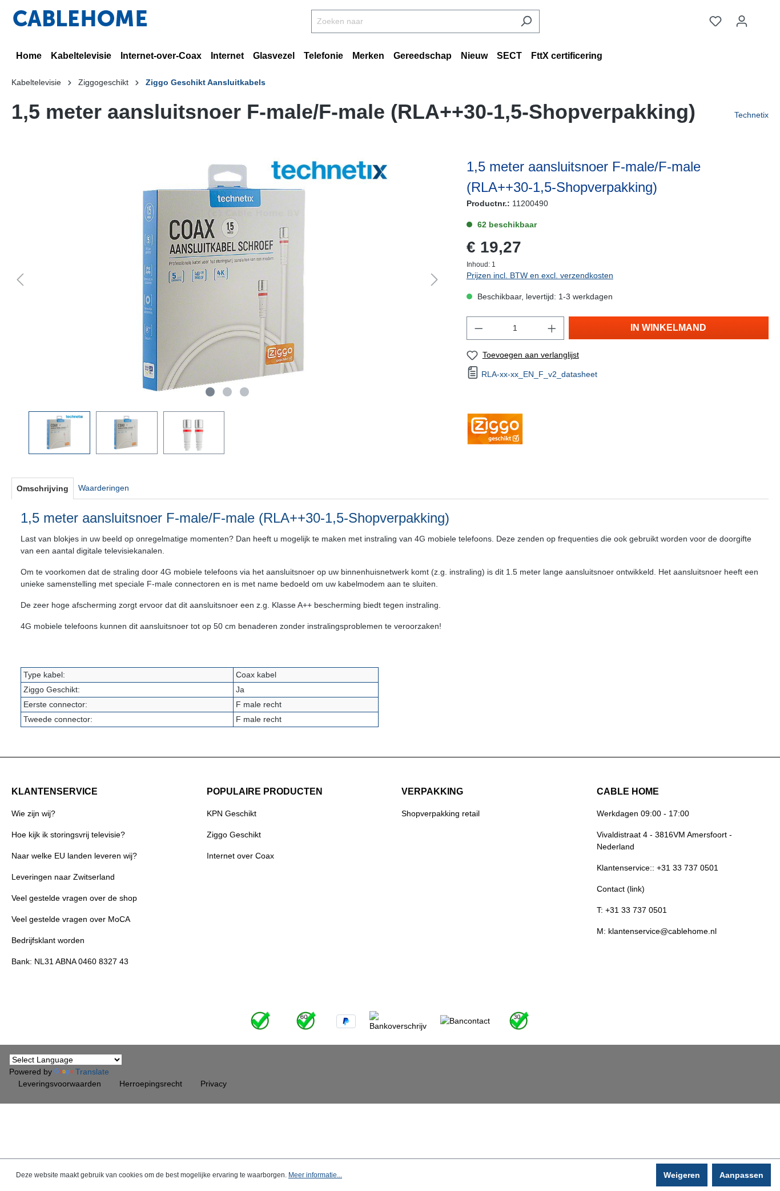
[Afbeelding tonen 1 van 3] (210, 391)
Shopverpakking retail (440, 813)
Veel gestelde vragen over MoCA (70, 919)
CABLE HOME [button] (628, 791)
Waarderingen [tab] (103, 487)
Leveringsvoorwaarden (59, 1083)
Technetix (751, 114)
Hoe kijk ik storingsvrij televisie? (68, 834)
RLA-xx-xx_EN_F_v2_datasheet (539, 374)
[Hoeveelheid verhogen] (552, 328)
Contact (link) (621, 888)
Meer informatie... (315, 1175)
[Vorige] (20, 279)
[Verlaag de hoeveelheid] (478, 328)
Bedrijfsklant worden (48, 940)
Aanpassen (741, 1175)
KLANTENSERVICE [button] (54, 791)
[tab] (42, 488)
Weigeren (682, 1175)
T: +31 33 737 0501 (632, 910)
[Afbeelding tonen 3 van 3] (244, 391)
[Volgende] (434, 279)
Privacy (213, 1083)
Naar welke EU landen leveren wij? (74, 855)
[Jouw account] (742, 21)
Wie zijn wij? (33, 813)
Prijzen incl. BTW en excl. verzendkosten (540, 275)
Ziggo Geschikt (234, 834)
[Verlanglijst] (715, 21)
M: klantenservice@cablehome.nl (657, 931)
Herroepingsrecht (150, 1083)
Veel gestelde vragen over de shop (74, 898)
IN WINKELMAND (668, 327)
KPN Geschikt (231, 813)
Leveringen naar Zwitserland (63, 876)
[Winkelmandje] (762, 16)
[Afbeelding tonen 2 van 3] (227, 391)
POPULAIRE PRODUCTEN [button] (265, 791)
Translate (92, 1071)
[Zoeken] (526, 21)
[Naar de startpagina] (79, 19)
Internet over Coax (240, 855)
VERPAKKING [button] (432, 791)
